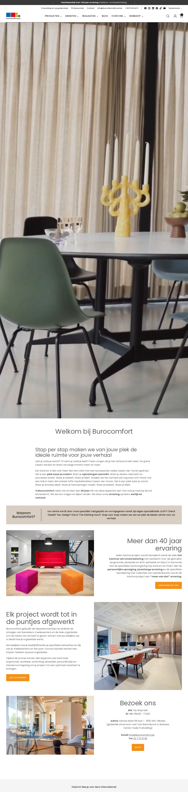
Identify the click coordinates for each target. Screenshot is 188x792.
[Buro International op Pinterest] (157, 8)
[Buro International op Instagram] (149, 8)
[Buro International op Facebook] (145, 8)
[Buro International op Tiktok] (160, 8)
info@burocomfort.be (142, 735)
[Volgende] (135, 2)
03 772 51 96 (140, 738)
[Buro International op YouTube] (164, 8)
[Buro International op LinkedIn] (153, 8)
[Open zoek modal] (168, 16)
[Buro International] (13, 16)
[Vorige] (53, 2)
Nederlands (174, 8)
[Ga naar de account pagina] (174, 16)
